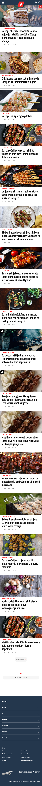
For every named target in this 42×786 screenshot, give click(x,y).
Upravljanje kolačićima (27, 760)
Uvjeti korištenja (25, 751)
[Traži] (39, 2)
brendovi (5, 738)
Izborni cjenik (24, 754)
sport (4, 707)
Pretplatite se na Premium (29, 772)
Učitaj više (20, 659)
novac (4, 719)
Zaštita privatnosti (7, 754)
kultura (5, 725)
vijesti (4, 701)
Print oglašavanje (25, 757)
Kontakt (4, 760)
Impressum (5, 751)
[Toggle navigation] (2, 2)
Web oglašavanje (6, 757)
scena (4, 731)
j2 (3, 713)
